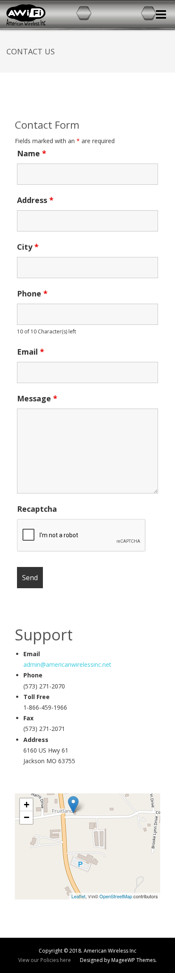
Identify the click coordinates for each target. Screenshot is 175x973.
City (28, 247)
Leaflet (78, 896)
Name (31, 153)
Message (37, 398)
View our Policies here (44, 960)
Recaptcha (37, 509)
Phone (32, 293)
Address (35, 200)
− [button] (26, 817)
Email (30, 351)
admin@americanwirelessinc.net (67, 664)
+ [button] (26, 804)
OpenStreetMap (115, 896)
